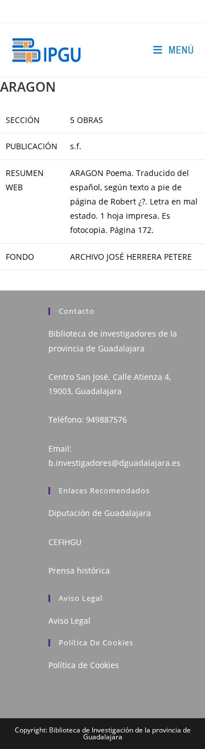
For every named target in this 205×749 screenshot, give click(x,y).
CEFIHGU (64, 542)
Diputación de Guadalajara (99, 512)
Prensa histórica (79, 570)
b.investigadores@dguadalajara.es (114, 462)
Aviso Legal (69, 620)
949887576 (106, 419)
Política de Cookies (83, 665)
